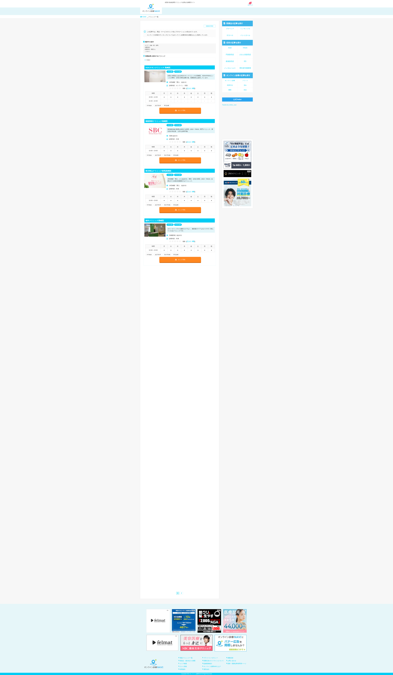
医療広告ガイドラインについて (214, 661)
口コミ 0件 (191, 88)
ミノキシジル (245, 28)
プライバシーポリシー (211, 658)
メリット (245, 80)
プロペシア (230, 28)
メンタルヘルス (230, 68)
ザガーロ (230, 35)
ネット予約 (181, 110)
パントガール (245, 35)
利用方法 (230, 85)
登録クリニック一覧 (186, 658)
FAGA (245, 48)
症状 (233, 43)
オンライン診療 (238, 75)
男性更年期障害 (245, 68)
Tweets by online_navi (229, 105)
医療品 (234, 23)
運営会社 (206, 669)
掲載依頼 (230, 658)
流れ (245, 85)
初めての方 (250, 5)
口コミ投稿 (183, 666)
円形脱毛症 (230, 54)
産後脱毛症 (230, 61)
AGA (230, 48)
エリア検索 (183, 663)
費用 (229, 90)
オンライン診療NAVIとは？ (212, 666)
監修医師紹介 (208, 663)
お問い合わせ (232, 661)
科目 (245, 90)
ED (245, 61)
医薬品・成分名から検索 (187, 661)
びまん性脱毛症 (245, 54)
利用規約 (182, 669)
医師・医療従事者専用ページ (237, 663)
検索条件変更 (209, 26)
